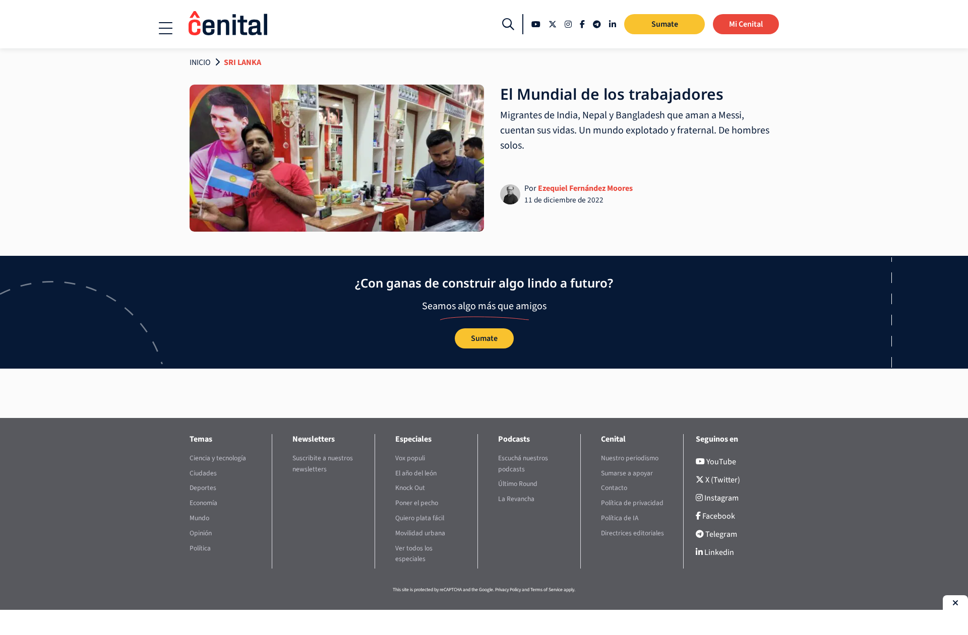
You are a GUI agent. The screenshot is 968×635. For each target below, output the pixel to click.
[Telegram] (597, 24)
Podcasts (514, 439)
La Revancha (516, 499)
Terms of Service (546, 589)
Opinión (201, 533)
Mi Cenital (746, 24)
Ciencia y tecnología (218, 458)
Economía (203, 503)
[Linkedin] (612, 24)
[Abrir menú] (165, 28)
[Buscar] (508, 24)
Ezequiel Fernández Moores (585, 188)
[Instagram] (568, 24)
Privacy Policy (508, 589)
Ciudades (203, 473)
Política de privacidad (632, 503)
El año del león (416, 473)
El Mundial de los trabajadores (611, 94)
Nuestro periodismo (629, 458)
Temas (201, 439)
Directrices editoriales (632, 533)
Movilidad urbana (420, 533)
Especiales (413, 439)
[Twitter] (553, 24)
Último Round (517, 483)
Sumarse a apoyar (627, 473)
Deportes (203, 487)
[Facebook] (582, 24)
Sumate (664, 24)
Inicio (200, 62)
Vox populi (410, 458)
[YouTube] (535, 24)
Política (200, 548)
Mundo (199, 518)
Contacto (614, 487)
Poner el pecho (416, 503)
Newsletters (313, 439)
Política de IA (619, 518)
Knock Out (410, 487)
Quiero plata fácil (419, 518)
